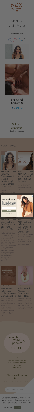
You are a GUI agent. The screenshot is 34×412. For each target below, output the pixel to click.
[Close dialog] (32, 195)
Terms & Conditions (8, 213)
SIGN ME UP (9, 210)
